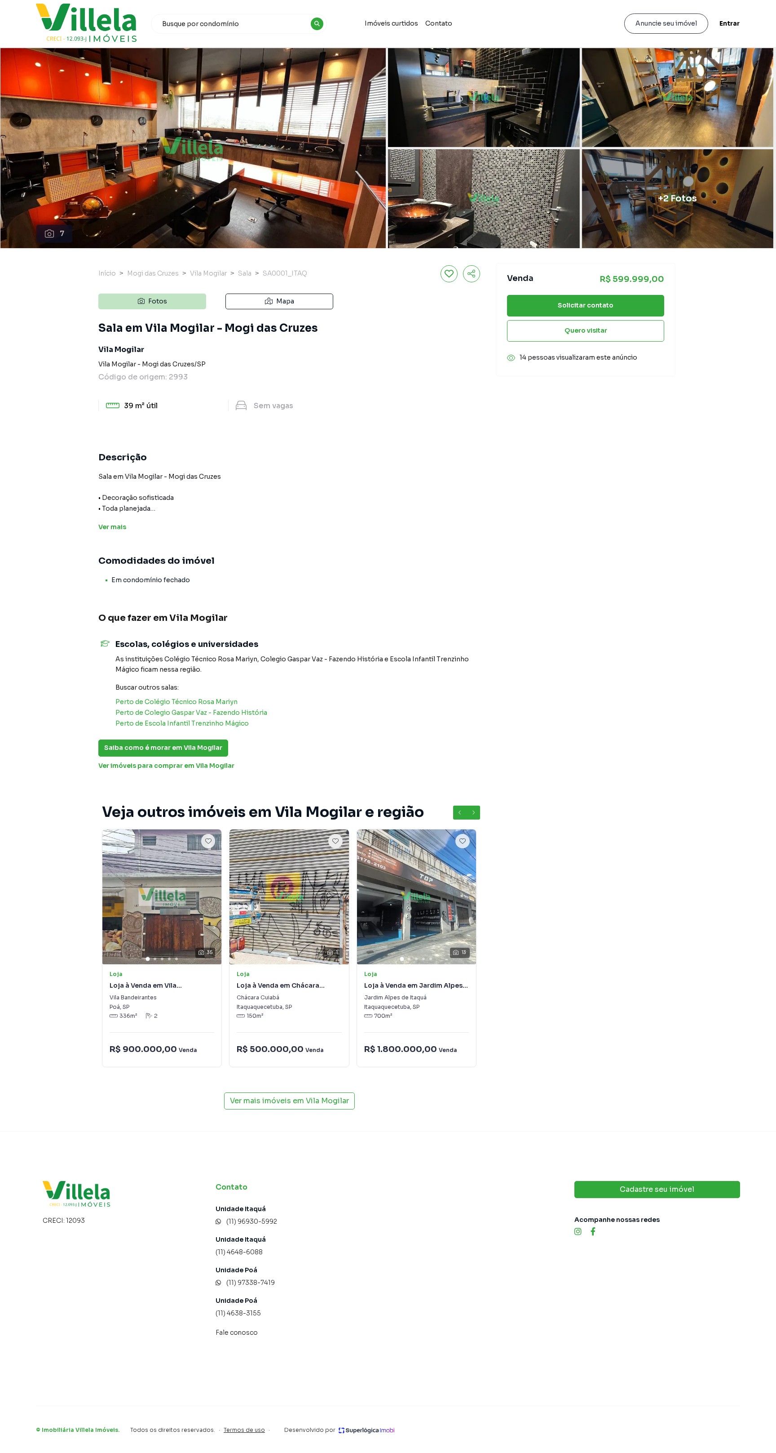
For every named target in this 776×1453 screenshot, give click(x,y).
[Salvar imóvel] (449, 273)
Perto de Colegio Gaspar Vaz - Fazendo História (191, 713)
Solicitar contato (585, 306)
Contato (438, 23)
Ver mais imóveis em (289, 1100)
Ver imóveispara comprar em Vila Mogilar (166, 766)
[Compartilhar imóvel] (471, 273)
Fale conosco (237, 1332)
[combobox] (239, 24)
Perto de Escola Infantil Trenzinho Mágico (182, 723)
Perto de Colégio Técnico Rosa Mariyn (176, 702)
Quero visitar (585, 331)
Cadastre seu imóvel (657, 1189)
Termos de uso (244, 1429)
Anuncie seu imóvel (666, 23)
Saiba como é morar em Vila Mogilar (163, 748)
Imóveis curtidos (391, 23)
